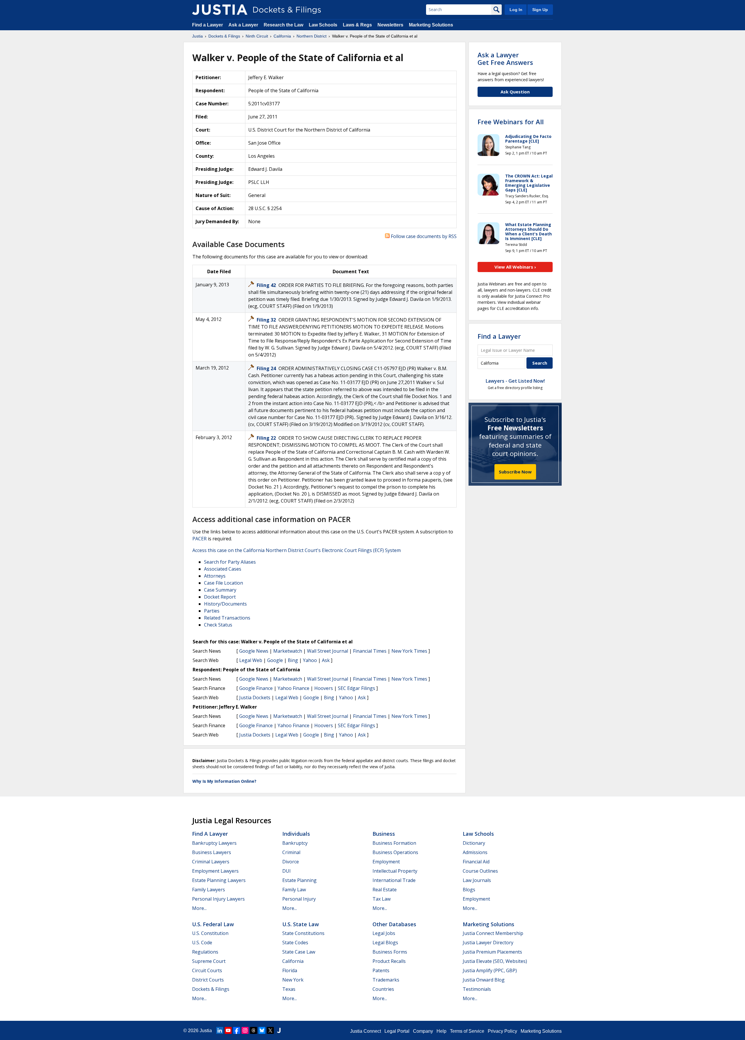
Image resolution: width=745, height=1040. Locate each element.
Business (383, 833)
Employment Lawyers (215, 871)
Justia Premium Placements (492, 952)
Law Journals (477, 880)
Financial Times (369, 651)
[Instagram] (245, 1030)
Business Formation (394, 843)
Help (441, 1031)
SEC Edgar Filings (356, 688)
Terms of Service (467, 1031)
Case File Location (223, 583)
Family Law (294, 889)
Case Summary (220, 590)
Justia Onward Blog (484, 980)
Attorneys (215, 576)
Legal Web (250, 660)
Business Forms (389, 952)
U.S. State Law (300, 924)
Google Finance (256, 688)
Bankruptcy (295, 843)
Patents (380, 970)
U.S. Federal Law (213, 924)
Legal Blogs (385, 942)
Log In (516, 9)
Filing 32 (267, 320)
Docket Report (220, 597)
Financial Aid (476, 861)
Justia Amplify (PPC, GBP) (490, 970)
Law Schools (323, 24)
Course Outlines (480, 871)
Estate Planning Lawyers (219, 880)
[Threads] (253, 1030)
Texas (288, 989)
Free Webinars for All (511, 121)
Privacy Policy (502, 1031)
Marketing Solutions (431, 24)
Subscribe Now (515, 472)
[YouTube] (228, 1030)
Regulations (205, 952)
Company (423, 1031)
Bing (293, 660)
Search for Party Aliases (230, 562)
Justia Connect (365, 1031)
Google (275, 660)
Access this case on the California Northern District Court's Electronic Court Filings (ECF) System (296, 550)
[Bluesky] (261, 1030)
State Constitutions (303, 933)
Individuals (296, 833)
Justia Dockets (254, 697)
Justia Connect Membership (493, 933)
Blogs (469, 889)
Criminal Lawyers (210, 861)
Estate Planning (299, 880)
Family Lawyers (208, 889)
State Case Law (298, 952)
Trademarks (385, 980)
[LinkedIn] (219, 1030)
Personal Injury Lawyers (218, 899)
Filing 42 (267, 285)
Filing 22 (267, 438)
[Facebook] (236, 1030)
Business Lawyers (211, 852)
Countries (383, 989)
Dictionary (474, 843)
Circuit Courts (207, 970)
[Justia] (219, 9)
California (293, 961)
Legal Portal (396, 1031)
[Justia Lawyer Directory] (278, 1030)
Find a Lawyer (207, 24)
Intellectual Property (394, 871)
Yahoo (310, 660)
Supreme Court (209, 961)
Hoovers (323, 688)
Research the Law (283, 24)
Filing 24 (267, 368)
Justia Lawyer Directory (488, 942)
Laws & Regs (357, 24)
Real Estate (384, 889)
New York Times (409, 651)
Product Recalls (389, 961)
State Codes (295, 942)
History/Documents (225, 604)
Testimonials (477, 989)
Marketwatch (287, 651)
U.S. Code (202, 942)
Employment (386, 861)
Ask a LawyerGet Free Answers (505, 58)
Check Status (218, 625)
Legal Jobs (383, 933)
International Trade (394, 880)
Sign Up (540, 9)
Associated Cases (222, 569)
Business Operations (395, 852)
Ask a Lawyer (243, 24)
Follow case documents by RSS (423, 236)
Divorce (290, 861)
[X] (270, 1030)
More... (199, 908)
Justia (206, 1030)
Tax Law (381, 899)
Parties (211, 611)
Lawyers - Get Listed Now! (515, 381)
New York (293, 980)
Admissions (475, 852)
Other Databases (394, 924)
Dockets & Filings (210, 989)
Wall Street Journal (327, 651)
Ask (326, 660)
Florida (289, 970)
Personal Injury (299, 899)
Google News (253, 651)
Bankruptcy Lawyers (214, 843)
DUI (286, 871)
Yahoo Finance (293, 688)
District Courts (208, 980)
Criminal (291, 852)
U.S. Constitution (210, 933)
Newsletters (390, 24)
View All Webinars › (515, 267)
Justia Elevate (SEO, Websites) (495, 961)
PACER (199, 538)
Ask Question (515, 92)
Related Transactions (227, 618)
